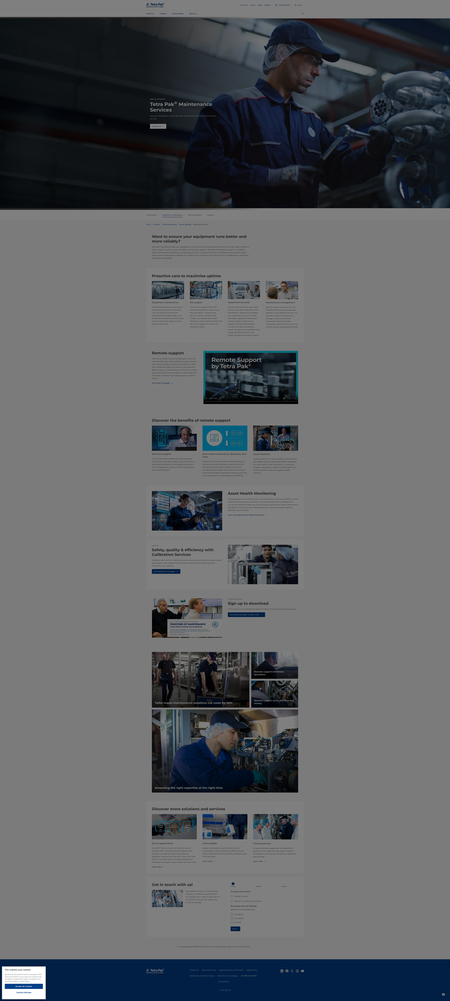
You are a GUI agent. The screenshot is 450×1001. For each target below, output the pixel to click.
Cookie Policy (24, 981)
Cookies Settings (23, 992)
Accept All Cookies (23, 986)
